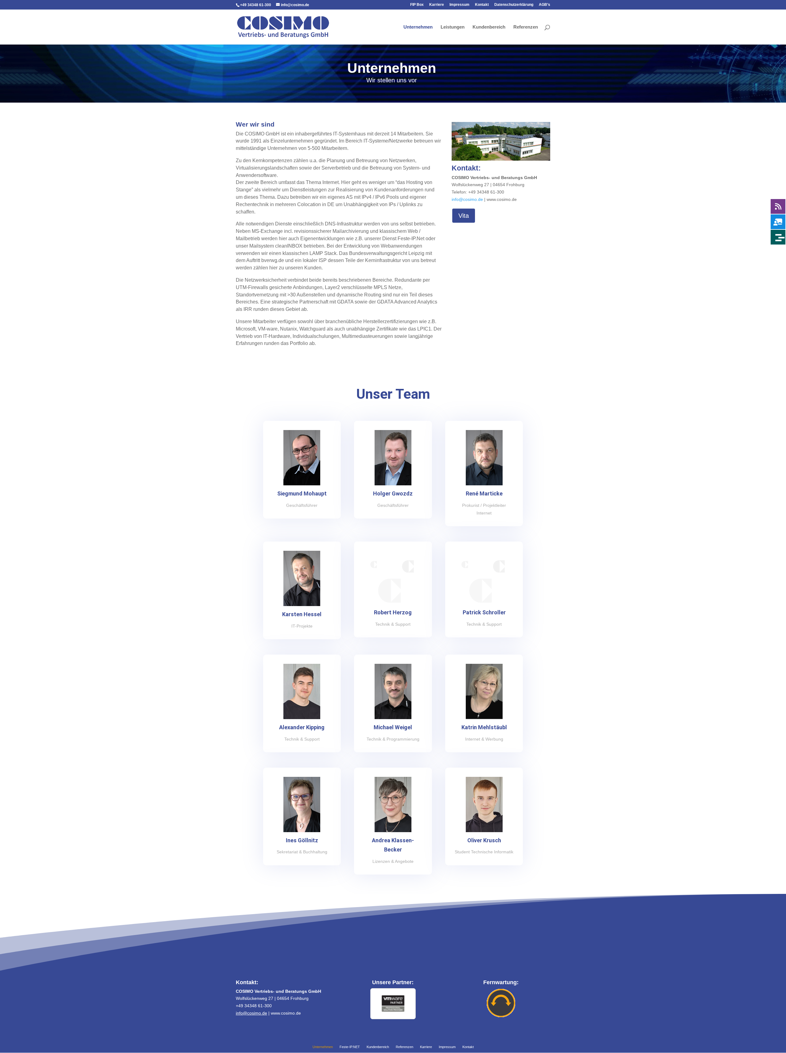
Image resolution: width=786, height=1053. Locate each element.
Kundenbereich (489, 27)
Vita (463, 215)
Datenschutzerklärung (513, 5)
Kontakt (482, 5)
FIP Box (417, 5)
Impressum (459, 5)
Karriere (436, 5)
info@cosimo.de (467, 199)
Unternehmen (418, 27)
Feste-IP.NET (350, 1047)
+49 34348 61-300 (255, 5)
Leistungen (453, 27)
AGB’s (544, 5)
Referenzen (525, 27)
